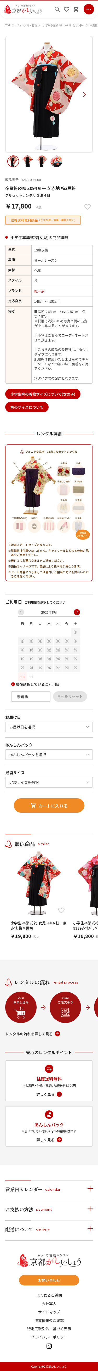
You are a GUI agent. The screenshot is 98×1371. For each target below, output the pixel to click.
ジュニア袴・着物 (26, 25)
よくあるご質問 (49, 1295)
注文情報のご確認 (49, 1320)
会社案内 (49, 1303)
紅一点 (39, 291)
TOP (7, 25)
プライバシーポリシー (49, 1337)
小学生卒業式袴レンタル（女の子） (63, 25)
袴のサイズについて (26, 407)
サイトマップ (49, 1312)
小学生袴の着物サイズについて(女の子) (42, 394)
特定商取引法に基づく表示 (49, 1328)
